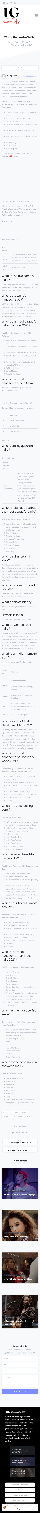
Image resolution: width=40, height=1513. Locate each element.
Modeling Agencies (20, 1495)
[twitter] (11, 3)
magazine (6, 1116)
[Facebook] (4, 3)
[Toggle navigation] (36, 15)
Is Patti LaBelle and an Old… (18, 1278)
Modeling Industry (20, 1500)
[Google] (7, 3)
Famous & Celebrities (23, 42)
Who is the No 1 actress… (16, 1236)
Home (10, 42)
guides (24, 1112)
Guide (20, 1490)
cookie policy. (15, 1509)
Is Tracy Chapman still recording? (15, 1322)
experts (15, 1112)
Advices (5, 1112)
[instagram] (15, 3)
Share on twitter (21, 1133)
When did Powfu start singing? (19, 1194)
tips (28, 1116)
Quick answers (18, 1116)
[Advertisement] (20, 179)
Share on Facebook (21, 1126)
